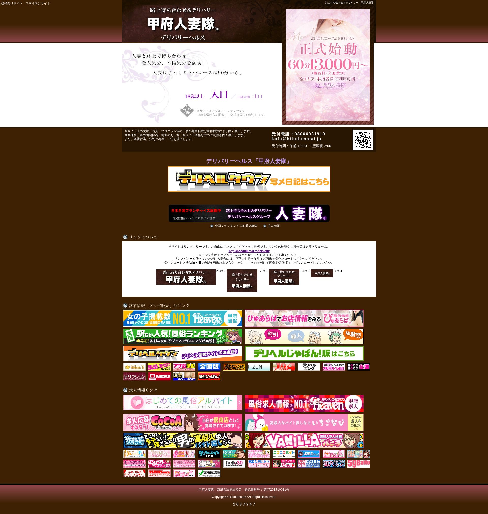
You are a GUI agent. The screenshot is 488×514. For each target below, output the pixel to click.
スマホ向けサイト (38, 3)
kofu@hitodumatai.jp (297, 139)
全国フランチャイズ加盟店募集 (236, 226)
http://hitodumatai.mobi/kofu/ (249, 251)
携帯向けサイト (12, 3)
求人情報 (274, 226)
